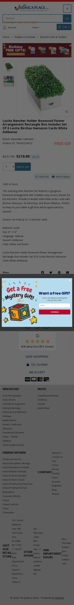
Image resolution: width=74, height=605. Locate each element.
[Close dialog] (69, 280)
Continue (55, 312)
